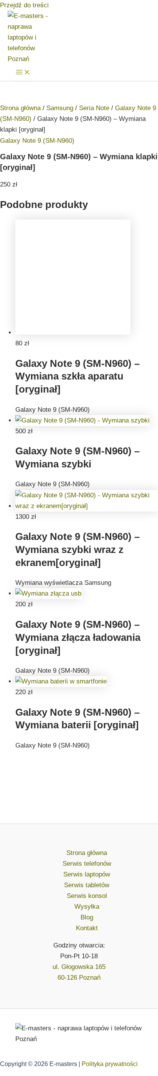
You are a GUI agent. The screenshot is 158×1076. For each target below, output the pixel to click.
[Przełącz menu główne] (23, 72)
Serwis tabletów (86, 885)
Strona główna (20, 108)
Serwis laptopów (86, 874)
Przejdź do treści (24, 5)
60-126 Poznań (79, 977)
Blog (87, 917)
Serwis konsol (87, 895)
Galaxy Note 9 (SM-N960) (37, 140)
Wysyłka (86, 906)
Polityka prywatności (110, 1064)
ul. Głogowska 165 (79, 966)
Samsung (59, 108)
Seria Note (94, 108)
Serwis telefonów (87, 863)
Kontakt (87, 928)
